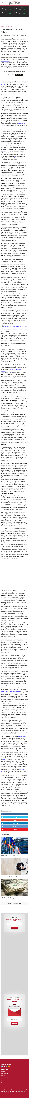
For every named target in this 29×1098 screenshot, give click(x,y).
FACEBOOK (15, 814)
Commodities (4, 1073)
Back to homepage (6, 811)
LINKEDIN (15, 823)
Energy (3, 1075)
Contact (3, 1079)
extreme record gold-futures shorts (10, 691)
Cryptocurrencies (5, 1077)
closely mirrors (5, 61)
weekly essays (15, 158)
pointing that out (7, 151)
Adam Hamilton (7, 35)
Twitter (15, 817)
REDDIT (15, 826)
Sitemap (3, 1080)
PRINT (15, 829)
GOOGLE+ (15, 820)
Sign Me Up (14, 928)
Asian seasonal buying (11, 693)
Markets (3, 1071)
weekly (24, 758)
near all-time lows (23, 736)
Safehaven (4, 1069)
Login (2, 1082)
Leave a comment (14, 904)
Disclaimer (20, 1091)
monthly (5, 759)
